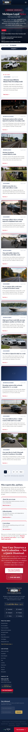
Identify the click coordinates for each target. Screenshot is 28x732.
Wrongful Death (4, 632)
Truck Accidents (4, 627)
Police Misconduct (5, 637)
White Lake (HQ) (4, 651)
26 (17, 471)
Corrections (18, 723)
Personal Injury (4, 623)
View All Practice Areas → (7, 644)
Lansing (3, 662)
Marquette (3, 671)
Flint (2, 660)
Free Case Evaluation (7, 690)
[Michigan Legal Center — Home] (7, 2)
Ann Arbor (3, 658)
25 (13, 471)
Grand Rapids (4, 655)
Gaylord (3, 669)
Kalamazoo (3, 665)
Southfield (3, 653)
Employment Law (5, 641)
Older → (21, 471)
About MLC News (4, 723)
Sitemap (17, 725)
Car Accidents (4, 625)
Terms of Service (12, 725)
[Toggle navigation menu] (25, 2)
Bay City (3, 667)
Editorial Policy (12, 723)
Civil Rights (3, 639)
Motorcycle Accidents (6, 630)
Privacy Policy (24, 723)
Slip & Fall (3, 634)
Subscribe (19, 712)
